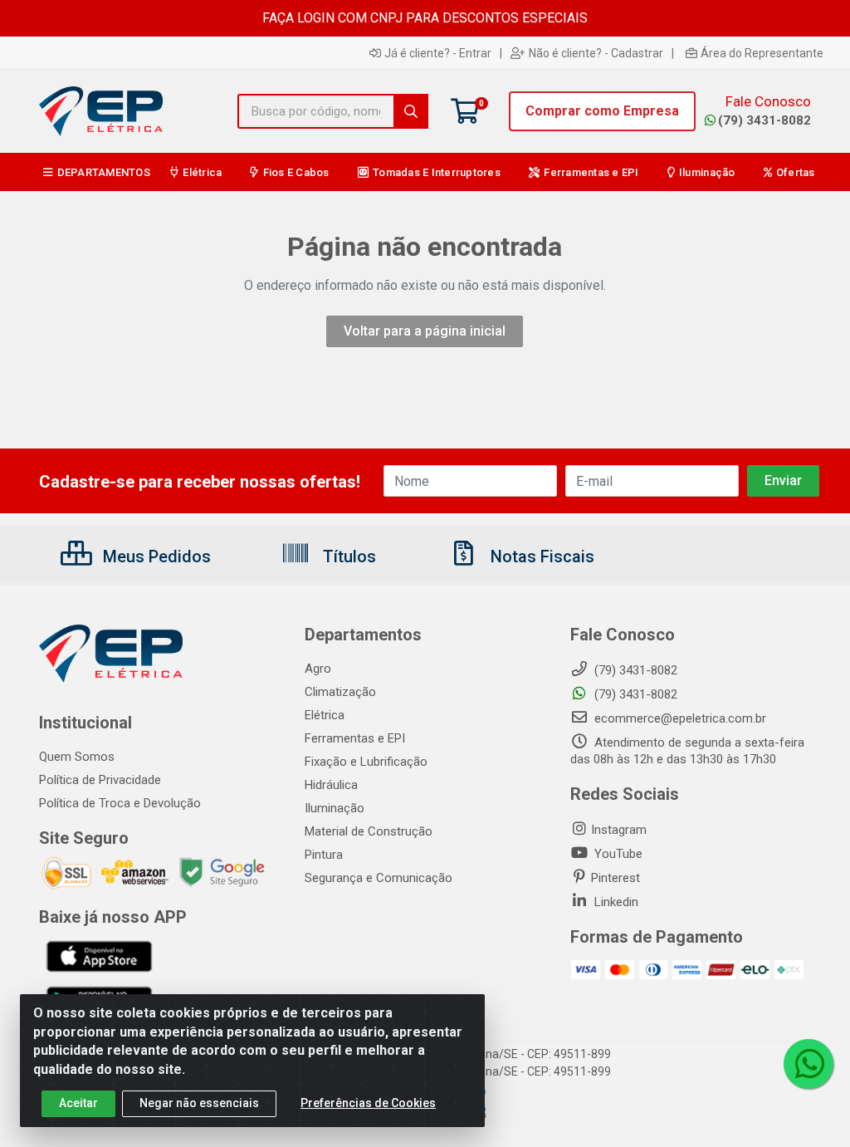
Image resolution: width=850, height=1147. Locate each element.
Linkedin (614, 902)
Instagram (619, 829)
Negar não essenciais (199, 1103)
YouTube (616, 853)
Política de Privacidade (100, 779)
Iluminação (334, 808)
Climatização (340, 691)
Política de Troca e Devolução (120, 803)
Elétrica (324, 715)
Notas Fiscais (540, 556)
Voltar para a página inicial (425, 331)
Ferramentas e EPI (355, 738)
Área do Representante (762, 53)
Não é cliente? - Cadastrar (596, 53)
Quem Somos (77, 756)
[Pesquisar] (410, 111)
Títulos (347, 556)
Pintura (324, 854)
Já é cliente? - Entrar (437, 53)
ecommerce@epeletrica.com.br (678, 718)
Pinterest (615, 877)
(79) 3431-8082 (764, 120)
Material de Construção (368, 831)
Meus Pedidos (155, 556)
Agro (318, 668)
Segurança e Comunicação (378, 877)
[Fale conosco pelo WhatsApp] (808, 1064)
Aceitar (78, 1103)
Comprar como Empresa (602, 111)
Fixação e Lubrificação (366, 761)
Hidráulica (331, 784)
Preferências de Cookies (368, 1103)
